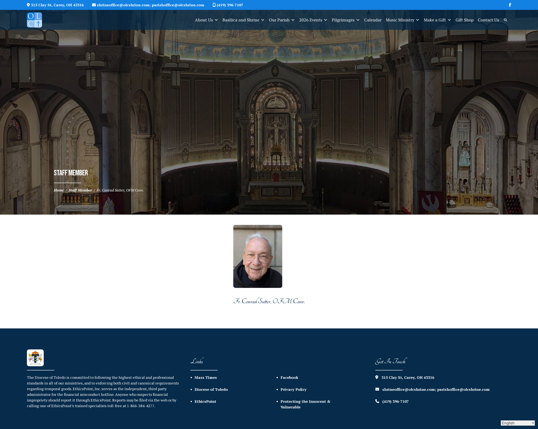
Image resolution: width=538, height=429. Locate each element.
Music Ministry (400, 20)
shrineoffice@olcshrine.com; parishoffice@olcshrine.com (150, 4)
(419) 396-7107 (229, 4)
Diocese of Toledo (211, 389)
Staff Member (80, 190)
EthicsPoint (205, 401)
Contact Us (488, 20)
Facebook (289, 377)
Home (59, 190)
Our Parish (279, 20)
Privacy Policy (294, 389)
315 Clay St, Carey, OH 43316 (57, 4)
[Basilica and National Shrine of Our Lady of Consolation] (37, 20)
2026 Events (310, 20)
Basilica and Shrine (241, 20)
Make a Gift (435, 20)
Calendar (373, 20)
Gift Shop (465, 20)
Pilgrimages (343, 20)
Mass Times (206, 377)
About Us (204, 20)
